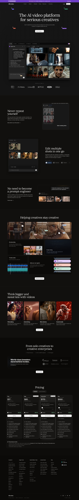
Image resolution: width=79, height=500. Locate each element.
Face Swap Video (33, 480)
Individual (35, 391)
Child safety (26, 497)
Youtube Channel (54, 467)
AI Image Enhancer (22, 469)
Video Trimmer (42, 470)
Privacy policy (11, 497)
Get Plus (14, 415)
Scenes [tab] (34, 46)
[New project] (39, 44)
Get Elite (64, 415)
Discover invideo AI (39, 278)
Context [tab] (29, 46)
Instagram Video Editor (44, 465)
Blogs (52, 465)
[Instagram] (65, 496)
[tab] (11, 44)
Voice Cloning (32, 467)
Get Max (31, 415)
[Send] (24, 77)
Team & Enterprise (42, 391)
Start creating (39, 371)
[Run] (36, 170)
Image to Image (21, 465)
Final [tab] (38, 46)
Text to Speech (32, 465)
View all (10, 489)
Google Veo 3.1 (11, 478)
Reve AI (20, 483)
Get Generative (48, 415)
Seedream (21, 476)
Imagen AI (20, 481)
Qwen (20, 479)
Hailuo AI (10, 486)
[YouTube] (67, 496)
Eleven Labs (32, 471)
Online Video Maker (43, 467)
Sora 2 (10, 479)
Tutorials (52, 464)
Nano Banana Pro (22, 473)
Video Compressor (43, 472)
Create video (39, 329)
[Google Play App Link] (66, 462)
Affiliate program (53, 472)
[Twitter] (61, 496)
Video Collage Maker (43, 469)
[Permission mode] (22, 46)
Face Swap (31, 479)
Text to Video (11, 467)
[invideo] (11, 495)
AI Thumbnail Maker (22, 467)
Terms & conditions (19, 497)
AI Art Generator (22, 464)
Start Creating (38, 31)
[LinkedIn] (63, 496)
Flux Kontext (21, 478)
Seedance (10, 487)
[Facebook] (69, 496)
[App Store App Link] (66, 465)
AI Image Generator (22, 462)
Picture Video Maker (43, 464)
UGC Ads (10, 470)
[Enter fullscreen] (69, 46)
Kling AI (10, 481)
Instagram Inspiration (54, 469)
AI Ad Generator (11, 473)
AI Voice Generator (33, 462)
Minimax (31, 473)
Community (53, 470)
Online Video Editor (43, 462)
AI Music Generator (33, 464)
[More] (24, 46)
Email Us (52, 462)
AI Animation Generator (12, 472)
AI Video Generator (12, 464)
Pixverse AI (10, 484)
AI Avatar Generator (12, 465)
